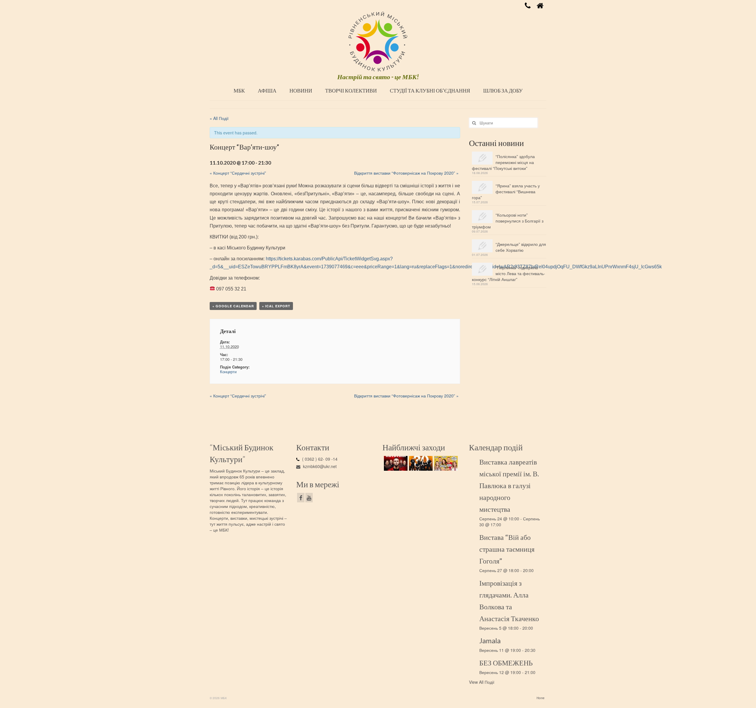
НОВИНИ (300, 90)
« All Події (219, 118)
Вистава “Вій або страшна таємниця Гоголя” (507, 549)
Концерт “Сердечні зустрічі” (238, 173)
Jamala (490, 640)
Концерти (228, 371)
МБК (239, 90)
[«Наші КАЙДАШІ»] (445, 463)
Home (541, 698)
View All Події (481, 682)
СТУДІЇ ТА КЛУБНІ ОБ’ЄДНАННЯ (430, 90)
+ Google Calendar (233, 306)
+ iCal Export (276, 306)
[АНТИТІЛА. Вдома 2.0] (395, 463)
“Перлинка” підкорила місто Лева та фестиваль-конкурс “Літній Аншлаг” (508, 273)
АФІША (267, 90)
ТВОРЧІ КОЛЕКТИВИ (351, 90)
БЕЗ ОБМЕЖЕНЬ (506, 662)
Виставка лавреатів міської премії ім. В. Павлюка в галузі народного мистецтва (509, 485)
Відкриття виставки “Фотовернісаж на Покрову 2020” (406, 173)
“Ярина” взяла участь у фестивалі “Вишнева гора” (506, 191)
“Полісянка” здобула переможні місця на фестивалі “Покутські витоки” (503, 162)
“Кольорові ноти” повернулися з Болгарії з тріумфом (507, 221)
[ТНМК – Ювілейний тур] (420, 463)
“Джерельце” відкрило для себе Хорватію (521, 247)
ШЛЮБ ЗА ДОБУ (503, 90)
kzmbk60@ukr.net (319, 466)
